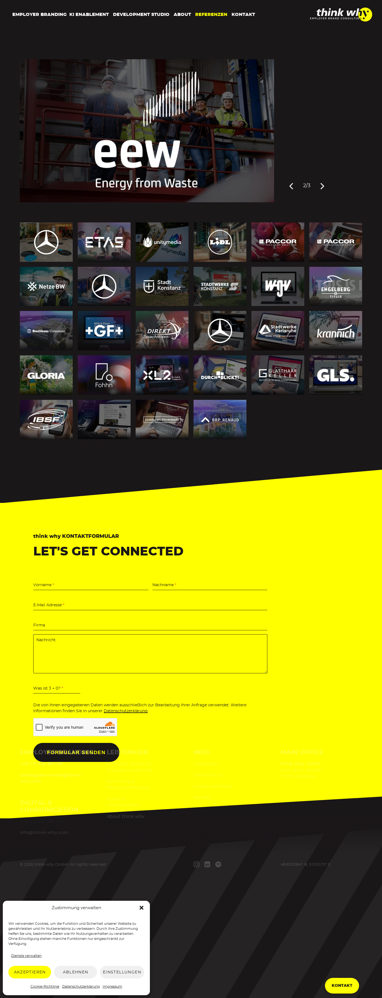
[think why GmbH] (341, 20)
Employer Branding (39, 14)
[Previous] (291, 186)
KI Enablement (89, 14)
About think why (125, 816)
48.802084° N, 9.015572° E (305, 864)
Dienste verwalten (26, 955)
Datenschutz (208, 775)
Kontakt (243, 14)
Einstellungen (122, 972)
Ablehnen (75, 972)
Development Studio (141, 14)
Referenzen (211, 14)
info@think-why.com (44, 832)
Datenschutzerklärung (81, 986)
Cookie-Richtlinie (44, 986)
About (182, 14)
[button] (141, 908)
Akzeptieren (30, 972)
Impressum (112, 986)
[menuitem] (38, 14)
